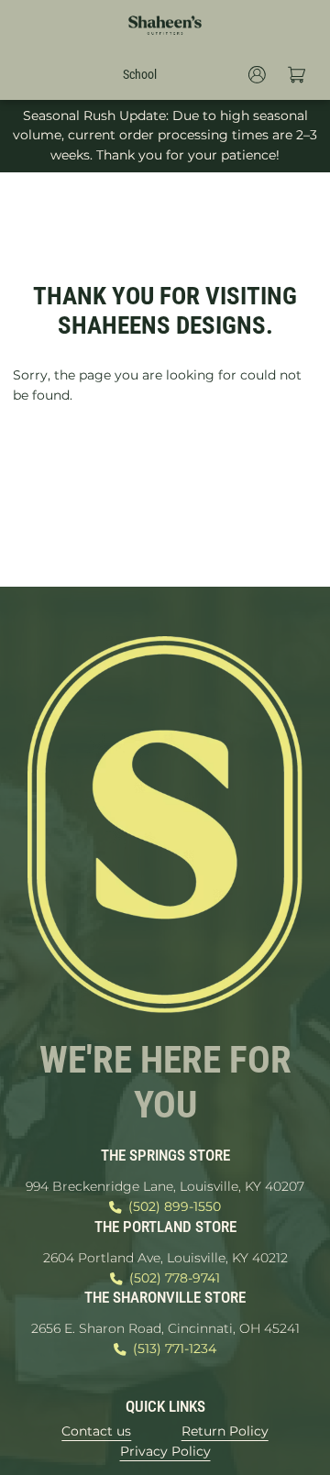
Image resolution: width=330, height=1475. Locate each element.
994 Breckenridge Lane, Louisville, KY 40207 (165, 1186)
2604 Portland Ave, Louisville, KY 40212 (165, 1257)
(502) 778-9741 (174, 1278)
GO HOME (165, 459)
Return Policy (225, 1431)
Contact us (96, 1431)
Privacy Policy (165, 1451)
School (140, 74)
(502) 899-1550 (174, 1206)
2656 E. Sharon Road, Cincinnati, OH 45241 (165, 1328)
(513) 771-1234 (174, 1348)
